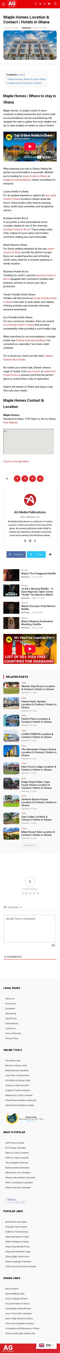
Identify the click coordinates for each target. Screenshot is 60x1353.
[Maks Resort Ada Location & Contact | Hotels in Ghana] (11, 834)
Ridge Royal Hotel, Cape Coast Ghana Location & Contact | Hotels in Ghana (36, 784)
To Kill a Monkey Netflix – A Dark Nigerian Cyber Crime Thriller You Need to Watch (37, 591)
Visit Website (10, 422)
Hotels (23, 683)
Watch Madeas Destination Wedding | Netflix (37, 623)
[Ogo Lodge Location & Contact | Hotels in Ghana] (11, 818)
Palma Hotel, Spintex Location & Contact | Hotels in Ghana (38, 704)
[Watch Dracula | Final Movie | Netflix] (11, 608)
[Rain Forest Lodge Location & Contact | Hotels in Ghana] (11, 768)
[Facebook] (36, 4)
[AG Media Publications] (30, 500)
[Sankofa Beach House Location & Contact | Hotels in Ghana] (11, 801)
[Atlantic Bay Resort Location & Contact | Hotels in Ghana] (11, 688)
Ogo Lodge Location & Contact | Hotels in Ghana (36, 818)
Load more (29, 845)
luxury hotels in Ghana (35, 176)
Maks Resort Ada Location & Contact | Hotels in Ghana (38, 833)
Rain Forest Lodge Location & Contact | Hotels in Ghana (38, 768)
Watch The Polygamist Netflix (38, 573)
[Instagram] (40, 4)
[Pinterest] (32, 478)
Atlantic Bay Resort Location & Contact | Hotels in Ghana (38, 688)
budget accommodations (17, 179)
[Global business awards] (24, 1123)
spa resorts (34, 371)
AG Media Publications (30, 512)
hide (22, 75)
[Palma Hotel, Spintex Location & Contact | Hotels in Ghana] (11, 703)
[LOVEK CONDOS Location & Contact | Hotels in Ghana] (11, 736)
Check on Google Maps (16, 461)
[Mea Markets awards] (15, 1202)
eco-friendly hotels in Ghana (18, 324)
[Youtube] (49, 4)
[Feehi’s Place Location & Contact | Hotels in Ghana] (11, 721)
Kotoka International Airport (31, 340)
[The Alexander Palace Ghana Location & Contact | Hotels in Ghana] (11, 751)
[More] (50, 554)
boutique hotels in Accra (16, 229)
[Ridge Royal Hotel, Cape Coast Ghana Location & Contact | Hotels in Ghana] (11, 784)
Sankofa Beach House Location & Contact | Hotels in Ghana (38, 802)
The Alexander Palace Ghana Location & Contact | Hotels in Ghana (38, 752)
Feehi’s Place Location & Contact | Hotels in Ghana (36, 720)
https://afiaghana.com (30, 517)
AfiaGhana (25, 577)
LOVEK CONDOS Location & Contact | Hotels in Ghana (37, 736)
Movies (24, 570)
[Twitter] (44, 4)
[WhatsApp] (40, 478)
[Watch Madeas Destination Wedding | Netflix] (11, 623)
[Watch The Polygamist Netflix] (11, 575)
